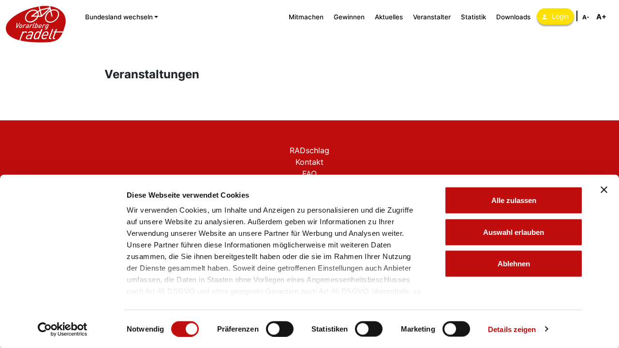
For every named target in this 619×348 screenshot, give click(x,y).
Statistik (473, 17)
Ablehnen (514, 264)
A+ (601, 17)
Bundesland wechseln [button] (119, 17)
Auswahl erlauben (513, 232)
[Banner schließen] (604, 190)
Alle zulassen (513, 200)
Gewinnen (349, 17)
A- (586, 17)
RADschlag (309, 150)
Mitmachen (306, 17)
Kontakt (309, 162)
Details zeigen (512, 329)
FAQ (309, 173)
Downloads (513, 17)
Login (560, 16)
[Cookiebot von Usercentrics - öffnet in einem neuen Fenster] (62, 329)
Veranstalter (432, 17)
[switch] (280, 328)
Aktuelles (389, 17)
